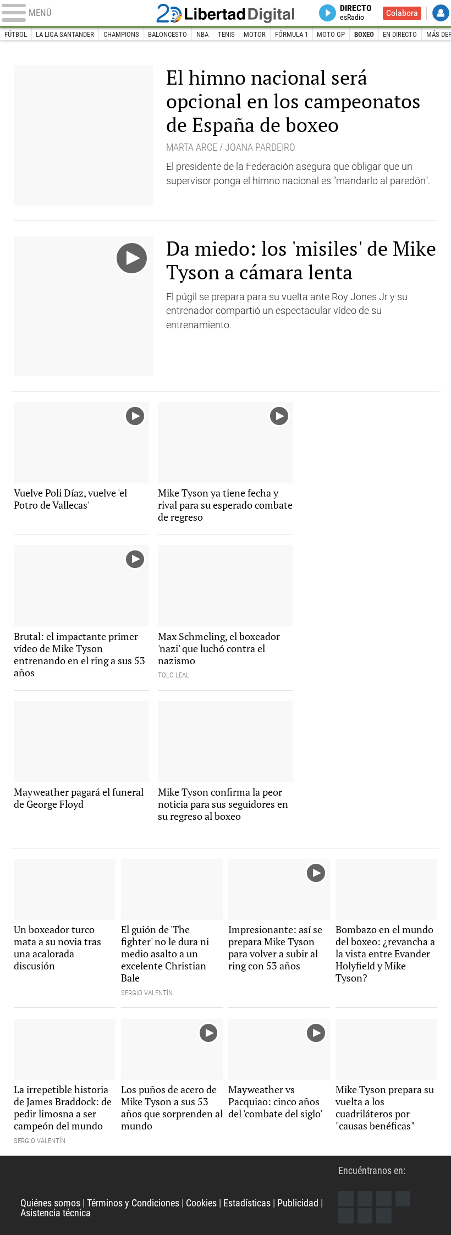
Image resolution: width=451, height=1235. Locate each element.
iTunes (384, 1215)
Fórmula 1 (291, 34)
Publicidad (297, 1203)
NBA (202, 34)
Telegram (365, 1215)
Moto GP (331, 34)
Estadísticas (247, 1203)
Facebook (346, 1198)
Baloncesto (167, 34)
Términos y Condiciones (133, 1203)
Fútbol (15, 34)
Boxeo (364, 34)
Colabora (402, 13)
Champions (121, 34)
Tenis (226, 34)
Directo (355, 12)
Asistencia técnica (55, 1213)
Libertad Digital (225, 13)
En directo (400, 34)
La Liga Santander (65, 34)
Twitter (365, 1198)
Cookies (201, 1203)
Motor (255, 34)
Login (440, 12)
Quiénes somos (50, 1203)
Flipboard (346, 1215)
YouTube (403, 1198)
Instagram (384, 1198)
